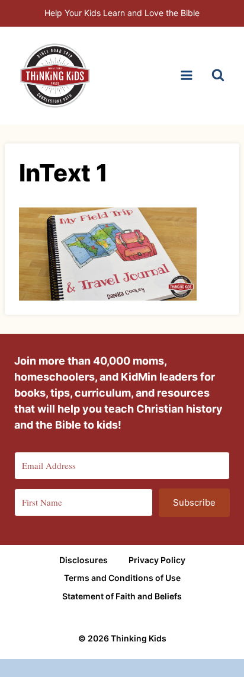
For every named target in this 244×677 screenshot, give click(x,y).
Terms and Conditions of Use (122, 578)
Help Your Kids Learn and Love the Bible (122, 13)
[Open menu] (186, 75)
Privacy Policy (157, 560)
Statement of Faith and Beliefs (122, 596)
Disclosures (83, 560)
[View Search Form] (218, 75)
